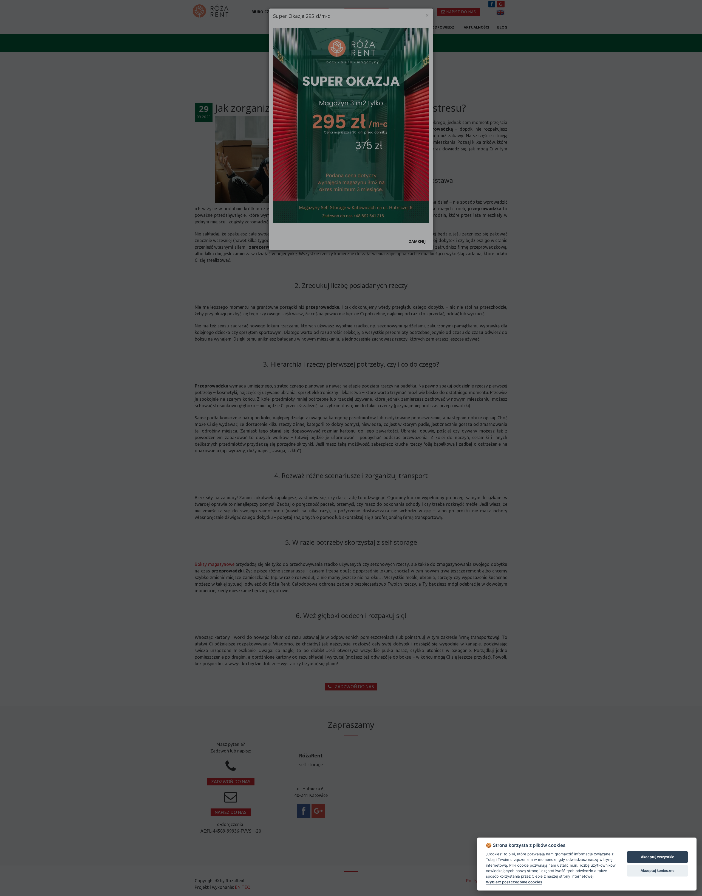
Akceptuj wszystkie (657, 857)
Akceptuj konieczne (658, 870)
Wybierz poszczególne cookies (514, 882)
